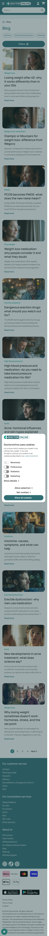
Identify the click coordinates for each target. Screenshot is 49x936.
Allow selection (23, 488)
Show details (10, 481)
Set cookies (23, 492)
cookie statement (31, 456)
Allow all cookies (23, 497)
